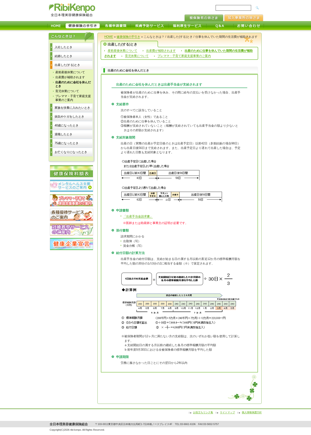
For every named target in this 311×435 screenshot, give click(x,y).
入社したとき (63, 47)
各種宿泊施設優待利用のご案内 (71, 215)
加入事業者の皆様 (243, 17)
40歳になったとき (67, 125)
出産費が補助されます (161, 50)
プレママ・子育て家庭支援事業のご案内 (184, 56)
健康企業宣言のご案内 (71, 244)
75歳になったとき (67, 143)
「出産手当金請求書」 (138, 216)
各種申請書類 (116, 25)
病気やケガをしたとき (69, 116)
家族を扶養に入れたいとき (72, 107)
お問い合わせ (249, 25)
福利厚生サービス (187, 25)
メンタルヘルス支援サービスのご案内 (71, 186)
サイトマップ (227, 412)
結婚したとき (63, 56)
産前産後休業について (122, 50)
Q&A (220, 25)
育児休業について (137, 56)
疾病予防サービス (149, 25)
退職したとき (63, 134)
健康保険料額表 (71, 171)
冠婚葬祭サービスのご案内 (71, 229)
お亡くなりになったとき (71, 152)
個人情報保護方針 (252, 412)
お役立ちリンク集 (203, 412)
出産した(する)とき (67, 65)
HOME (55, 25)
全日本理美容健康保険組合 (72, 10)
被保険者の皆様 (203, 17)
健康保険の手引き (82, 25)
